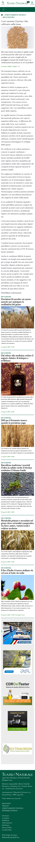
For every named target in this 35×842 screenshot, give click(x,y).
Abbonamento (7, 823)
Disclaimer (6, 825)
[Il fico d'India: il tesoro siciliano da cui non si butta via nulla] (17, 587)
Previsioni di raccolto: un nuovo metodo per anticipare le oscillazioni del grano (16, 302)
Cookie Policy (7, 830)
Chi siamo (5, 816)
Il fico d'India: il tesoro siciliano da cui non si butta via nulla (17, 571)
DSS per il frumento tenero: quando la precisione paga (14, 421)
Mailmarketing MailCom (10, 837)
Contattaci (5, 818)
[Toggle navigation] (3, 9)
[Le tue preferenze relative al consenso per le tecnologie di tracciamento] (2, 631)
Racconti (6, 803)
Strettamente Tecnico (15, 15)
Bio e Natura (8, 17)
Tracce (5, 806)
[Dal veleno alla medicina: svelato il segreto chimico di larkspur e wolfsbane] (17, 379)
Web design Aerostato (9, 835)
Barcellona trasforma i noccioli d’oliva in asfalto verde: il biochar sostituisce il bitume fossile (16, 468)
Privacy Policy (7, 827)
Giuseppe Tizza (20, 615)
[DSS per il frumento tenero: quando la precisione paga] (17, 436)
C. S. (18, 66)
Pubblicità (5, 820)
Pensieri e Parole (9, 811)
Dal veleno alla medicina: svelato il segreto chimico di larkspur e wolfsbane (17, 358)
